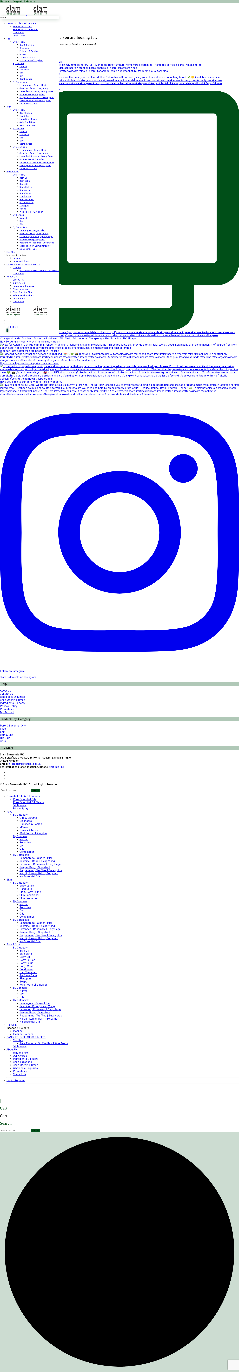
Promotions (7, 709)
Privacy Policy (8, 706)
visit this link (56, 766)
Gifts (3, 741)
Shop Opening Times (12, 699)
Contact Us (6, 693)
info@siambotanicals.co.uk (24, 763)
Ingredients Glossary (12, 703)
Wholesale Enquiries (12, 696)
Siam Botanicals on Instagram (18, 677)
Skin (2, 731)
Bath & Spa (6, 734)
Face (3, 728)
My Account (7, 712)
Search (35, 790)
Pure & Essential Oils (13, 725)
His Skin (5, 738)
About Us (5, 690)
